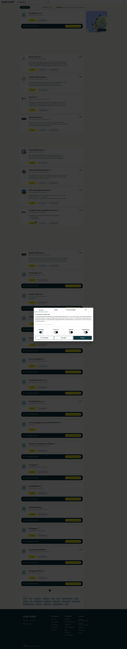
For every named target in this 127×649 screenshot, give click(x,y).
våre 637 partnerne (42, 316)
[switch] (56, 332)
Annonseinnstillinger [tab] (71, 309)
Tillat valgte (63, 337)
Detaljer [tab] (56, 309)
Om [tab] (86, 309)
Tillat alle (82, 337)
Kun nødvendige (44, 337)
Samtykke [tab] (41, 310)
